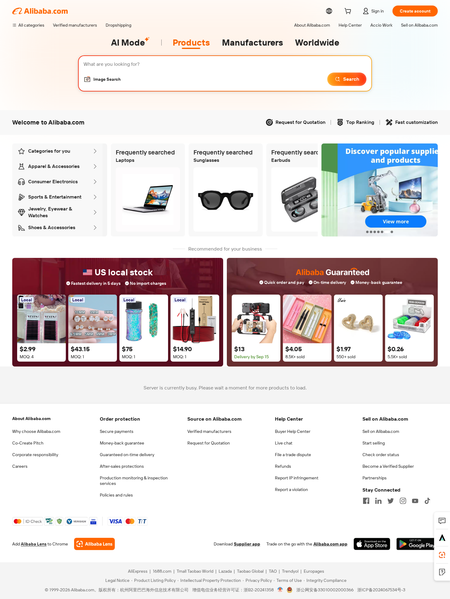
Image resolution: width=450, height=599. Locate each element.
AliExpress (138, 571)
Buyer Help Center (292, 431)
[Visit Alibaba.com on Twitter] (390, 500)
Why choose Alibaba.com (36, 431)
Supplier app (247, 543)
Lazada (225, 571)
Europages (314, 571)
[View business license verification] (280, 590)
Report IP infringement (296, 477)
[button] (102, 79)
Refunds (283, 466)
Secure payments (116, 431)
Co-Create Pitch (27, 443)
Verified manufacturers (209, 431)
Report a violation (291, 489)
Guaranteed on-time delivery (127, 454)
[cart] (349, 11)
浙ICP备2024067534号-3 (381, 589)
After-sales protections (122, 466)
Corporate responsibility (35, 454)
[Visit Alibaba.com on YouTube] (415, 500)
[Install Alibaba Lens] (442, 555)
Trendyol (290, 571)
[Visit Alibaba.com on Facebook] (366, 500)
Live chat (283, 443)
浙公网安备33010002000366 (325, 589)
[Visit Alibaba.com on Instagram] (403, 500)
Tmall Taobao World (195, 571)
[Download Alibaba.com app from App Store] (372, 544)
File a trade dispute (293, 454)
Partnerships (374, 477)
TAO (273, 571)
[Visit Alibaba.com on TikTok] (427, 500)
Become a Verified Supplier (388, 466)
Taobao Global (250, 571)
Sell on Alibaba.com (380, 431)
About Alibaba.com (31, 418)
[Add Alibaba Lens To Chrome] (94, 544)
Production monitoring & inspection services (134, 480)
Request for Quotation (208, 443)
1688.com (162, 571)
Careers (20, 466)
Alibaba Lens (34, 543)
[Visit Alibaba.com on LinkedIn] (378, 500)
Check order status (380, 454)
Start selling (373, 443)
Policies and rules (116, 495)
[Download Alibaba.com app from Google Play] (417, 544)
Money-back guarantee (122, 443)
